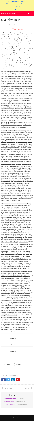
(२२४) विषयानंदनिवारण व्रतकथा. (10, 399)
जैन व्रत (17, 24)
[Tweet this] (8, 379)
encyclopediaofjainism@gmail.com (18, 4)
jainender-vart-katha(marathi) (11, 375)
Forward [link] (18, 364)
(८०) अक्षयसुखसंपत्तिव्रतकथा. (9, 404)
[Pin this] (18, 379)
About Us (17, 6)
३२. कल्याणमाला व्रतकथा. (8, 401)
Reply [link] (8, 364)
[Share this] (3, 379)
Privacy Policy (17, 418)
